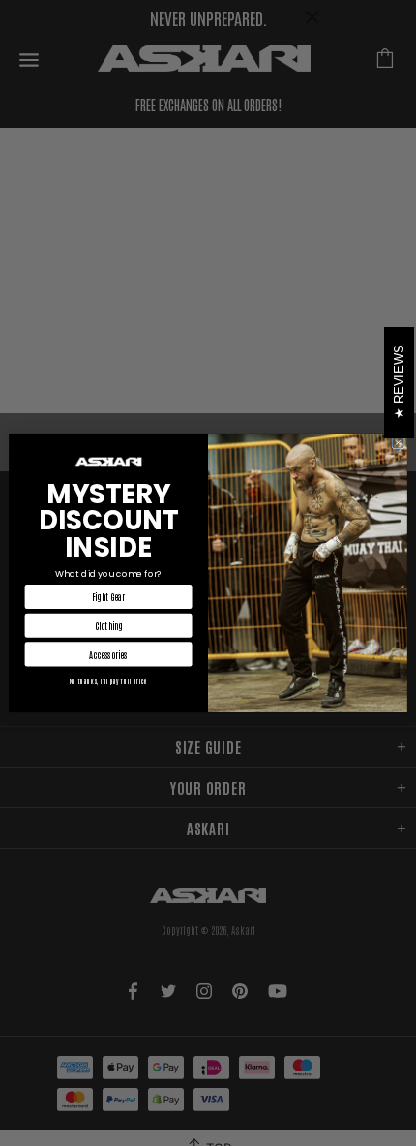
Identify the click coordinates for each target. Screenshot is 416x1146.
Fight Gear (108, 597)
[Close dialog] (398, 442)
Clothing (108, 625)
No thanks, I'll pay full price (109, 680)
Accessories (108, 654)
